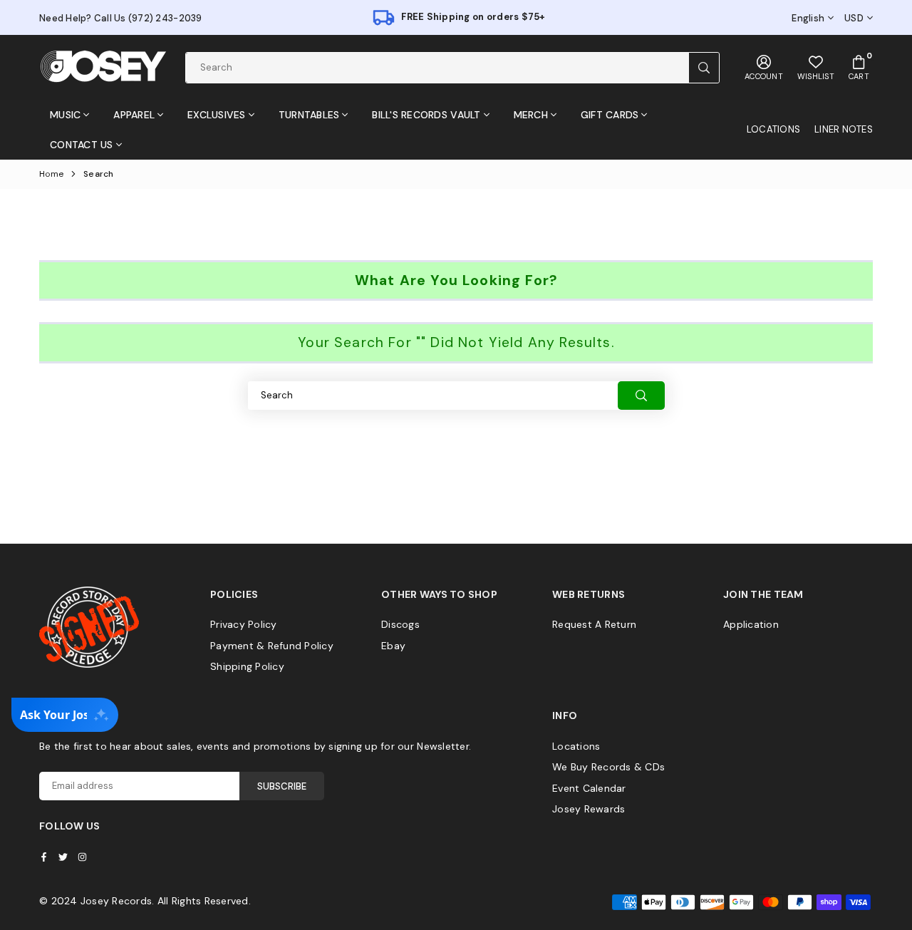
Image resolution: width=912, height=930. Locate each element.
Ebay (393, 645)
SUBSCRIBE (281, 786)
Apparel (134, 114)
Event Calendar (589, 788)
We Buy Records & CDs (608, 766)
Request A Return (594, 624)
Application (751, 624)
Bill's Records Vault (426, 114)
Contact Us (81, 144)
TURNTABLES (309, 114)
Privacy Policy (243, 624)
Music (65, 114)
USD (854, 18)
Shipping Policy (247, 666)
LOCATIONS (773, 129)
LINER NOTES (843, 129)
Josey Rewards (588, 808)
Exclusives (216, 114)
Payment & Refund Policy (271, 645)
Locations (576, 746)
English (808, 18)
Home (51, 174)
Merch (531, 114)
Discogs (400, 624)
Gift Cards (610, 114)
